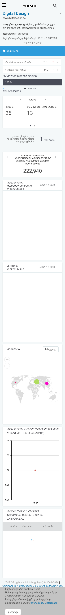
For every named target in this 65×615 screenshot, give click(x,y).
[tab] (32, 13)
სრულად (50, 349)
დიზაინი (23, 33)
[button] (48, 184)
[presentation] (20, 99)
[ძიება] (55, 5)
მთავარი (13, 51)
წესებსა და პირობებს (44, 603)
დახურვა (13, 612)
